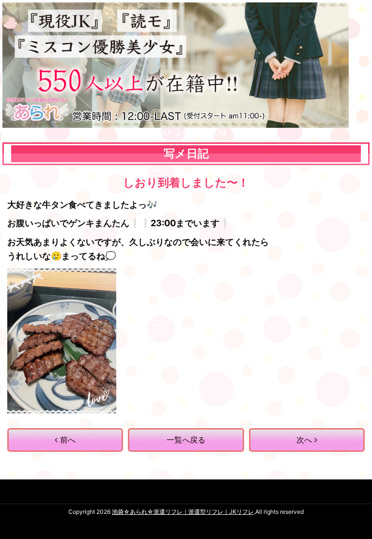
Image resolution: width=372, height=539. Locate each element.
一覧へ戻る (186, 440)
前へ (67, 440)
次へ (305, 440)
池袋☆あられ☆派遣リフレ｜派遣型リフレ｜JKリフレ (183, 511)
